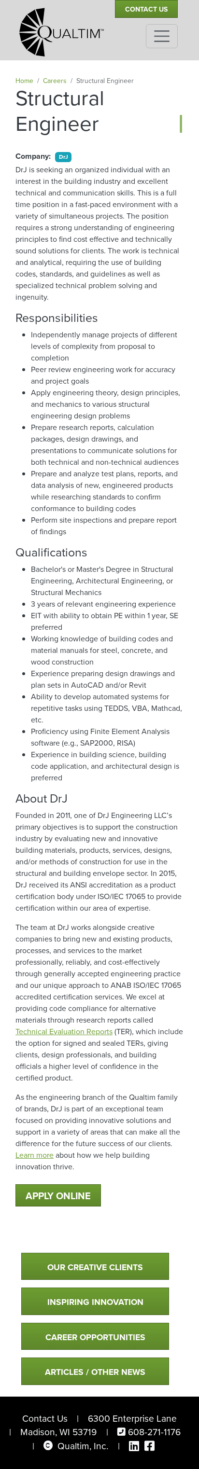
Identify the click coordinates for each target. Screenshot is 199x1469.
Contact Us (146, 9)
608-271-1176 (154, 1432)
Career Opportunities (95, 1337)
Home (24, 81)
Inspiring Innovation (95, 1302)
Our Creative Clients (95, 1267)
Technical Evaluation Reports (64, 1031)
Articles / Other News (95, 1372)
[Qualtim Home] (61, 28)
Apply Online (58, 1196)
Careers (55, 81)
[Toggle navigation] (162, 36)
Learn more (34, 1155)
